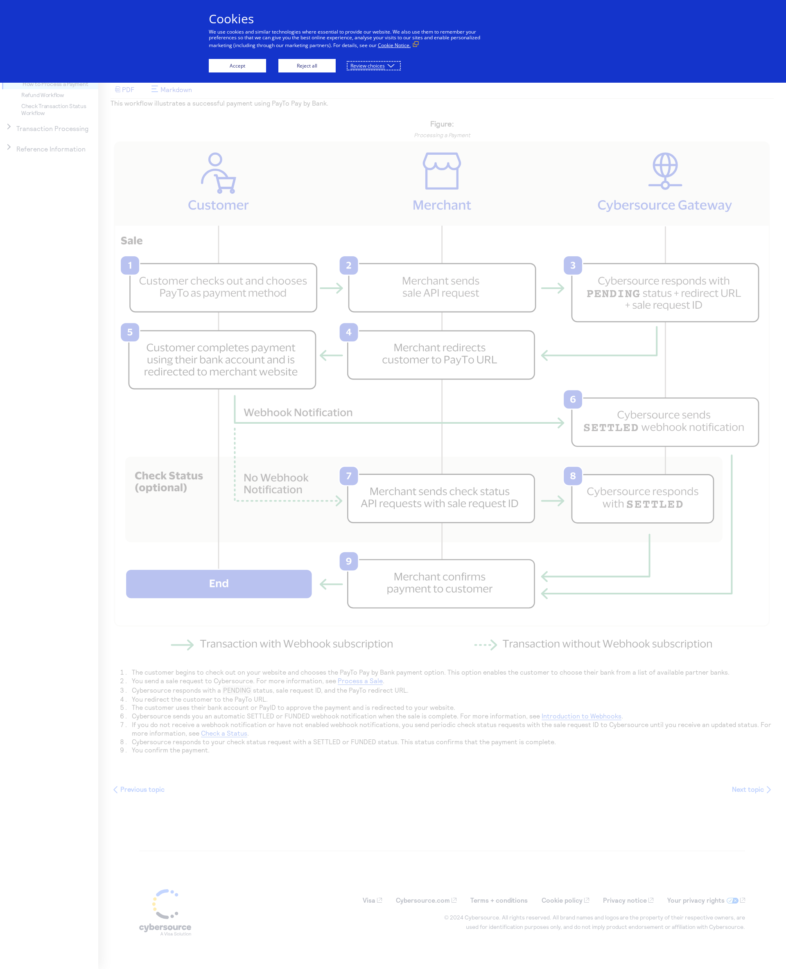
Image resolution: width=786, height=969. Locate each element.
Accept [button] (237, 65)
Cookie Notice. (394, 45)
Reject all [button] (307, 65)
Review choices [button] (367, 65)
